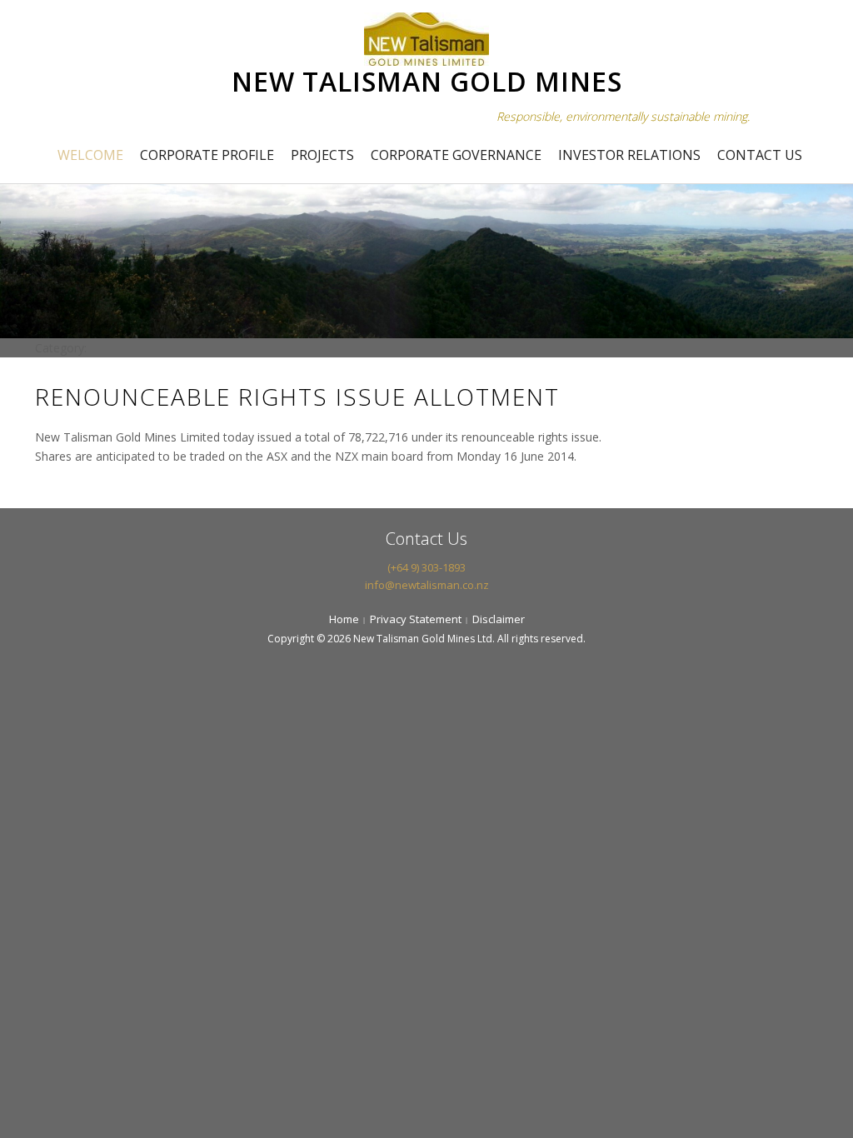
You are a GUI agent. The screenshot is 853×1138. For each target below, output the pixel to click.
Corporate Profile (207, 155)
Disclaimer (498, 618)
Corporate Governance (456, 155)
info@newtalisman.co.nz (427, 584)
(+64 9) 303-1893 (426, 567)
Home (344, 618)
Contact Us (759, 155)
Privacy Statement (415, 618)
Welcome (90, 155)
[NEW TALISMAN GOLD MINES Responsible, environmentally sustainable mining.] (426, 37)
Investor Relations (629, 155)
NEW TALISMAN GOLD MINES (427, 81)
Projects (322, 155)
